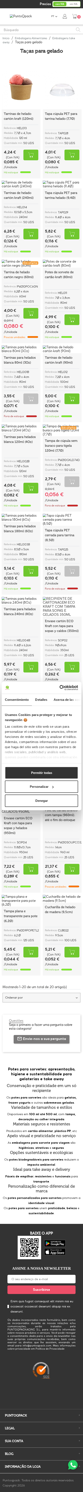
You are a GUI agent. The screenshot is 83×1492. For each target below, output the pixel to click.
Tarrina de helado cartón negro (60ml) (19, 274)
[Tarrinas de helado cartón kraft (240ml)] (21, 185)
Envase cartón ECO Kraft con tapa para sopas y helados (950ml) (18, 825)
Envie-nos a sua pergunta (44, 1039)
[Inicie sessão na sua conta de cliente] (65, 16)
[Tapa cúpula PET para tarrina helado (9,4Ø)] (62, 185)
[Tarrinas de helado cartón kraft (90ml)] (62, 349)
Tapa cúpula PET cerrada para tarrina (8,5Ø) (59, 535)
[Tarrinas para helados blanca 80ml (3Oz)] (21, 349)
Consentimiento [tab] (17, 699)
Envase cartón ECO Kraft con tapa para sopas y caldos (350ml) (62, 626)
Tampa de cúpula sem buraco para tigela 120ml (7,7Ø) (61, 446)
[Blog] (41, 1397)
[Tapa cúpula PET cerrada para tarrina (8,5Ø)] (62, 520)
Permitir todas (41, 772)
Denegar (41, 800)
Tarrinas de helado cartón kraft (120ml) (18, 116)
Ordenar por (14, 997)
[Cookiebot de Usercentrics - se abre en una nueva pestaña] (59, 688)
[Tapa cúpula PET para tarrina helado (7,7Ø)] (62, 90)
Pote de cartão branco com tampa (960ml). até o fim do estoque (61, 815)
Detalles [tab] (41, 699)
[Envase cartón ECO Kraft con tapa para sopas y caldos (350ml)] (62, 607)
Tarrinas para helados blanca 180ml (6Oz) (20, 528)
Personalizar (39, 786)
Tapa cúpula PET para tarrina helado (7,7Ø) (61, 116)
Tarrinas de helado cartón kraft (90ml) (59, 360)
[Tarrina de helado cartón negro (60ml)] (21, 264)
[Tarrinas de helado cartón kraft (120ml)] (21, 90)
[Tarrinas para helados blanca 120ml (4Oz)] (21, 428)
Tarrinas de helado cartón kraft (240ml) (19, 195)
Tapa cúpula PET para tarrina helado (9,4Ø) (61, 195)
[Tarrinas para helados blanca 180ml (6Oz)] (21, 518)
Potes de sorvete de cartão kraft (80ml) (59, 274)
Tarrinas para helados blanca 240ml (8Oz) (20, 611)
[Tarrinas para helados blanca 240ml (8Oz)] (21, 601)
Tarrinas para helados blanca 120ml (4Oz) (20, 439)
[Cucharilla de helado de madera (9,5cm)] (62, 899)
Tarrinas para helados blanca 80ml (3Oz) (20, 360)
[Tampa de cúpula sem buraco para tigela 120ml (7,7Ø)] (62, 430)
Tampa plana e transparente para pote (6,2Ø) (20, 916)
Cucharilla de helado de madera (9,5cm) (60, 909)
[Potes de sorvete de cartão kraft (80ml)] (62, 264)
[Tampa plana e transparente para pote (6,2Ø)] (21, 901)
